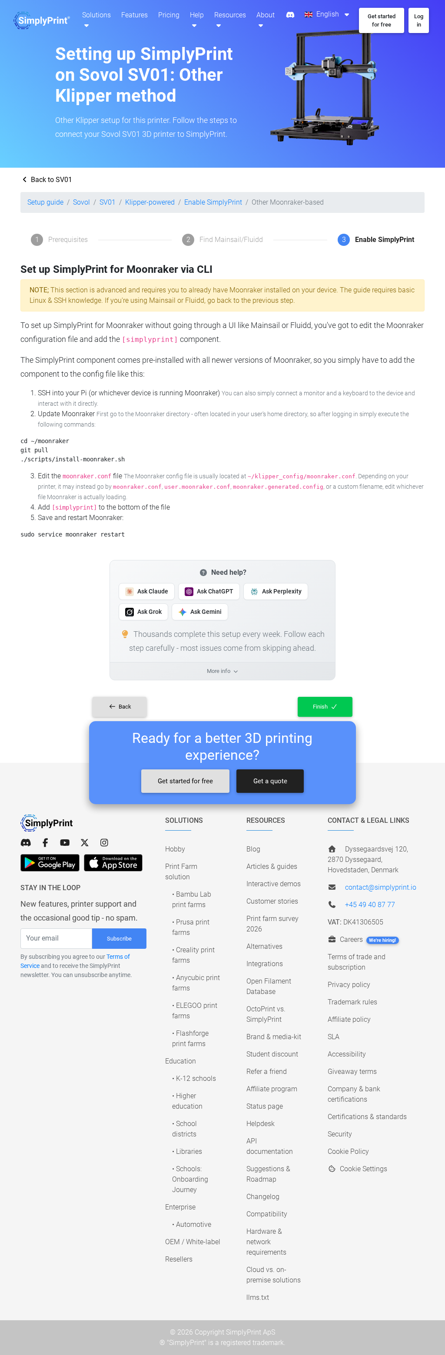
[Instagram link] (104, 842)
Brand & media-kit (273, 1037)
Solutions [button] (96, 15)
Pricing (168, 15)
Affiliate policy (349, 1019)
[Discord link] (25, 842)
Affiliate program (271, 1089)
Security (340, 1134)
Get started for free (185, 781)
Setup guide (45, 202)
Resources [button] (230, 15)
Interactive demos (273, 884)
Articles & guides (271, 866)
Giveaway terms (352, 1071)
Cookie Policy (348, 1151)
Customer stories (272, 901)
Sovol (81, 202)
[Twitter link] (84, 842)
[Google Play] (50, 862)
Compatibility (266, 1214)
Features (134, 15)
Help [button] (197, 15)
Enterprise (180, 1207)
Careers (367, 939)
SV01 (108, 202)
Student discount (272, 1054)
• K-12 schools (194, 1078)
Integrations (264, 964)
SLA (333, 1037)
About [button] (265, 15)
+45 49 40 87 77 (370, 905)
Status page (264, 1106)
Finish (321, 706)
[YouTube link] (65, 842)
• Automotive (191, 1224)
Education (180, 1061)
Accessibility (347, 1054)
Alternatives (264, 946)
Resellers (179, 1259)
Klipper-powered (150, 202)
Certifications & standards (367, 1117)
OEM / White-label (192, 1242)
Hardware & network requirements (266, 1241)
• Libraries (187, 1151)
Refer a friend (266, 1071)
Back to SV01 (50, 180)
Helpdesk (260, 1124)
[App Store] (113, 862)
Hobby (175, 849)
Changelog (262, 1197)
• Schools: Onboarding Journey (190, 1179)
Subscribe (119, 938)
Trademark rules (352, 1002)
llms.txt (257, 1297)
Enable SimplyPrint (213, 202)
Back (124, 706)
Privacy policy (349, 985)
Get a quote (270, 781)
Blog (253, 849)
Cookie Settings (362, 1169)
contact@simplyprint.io (380, 887)
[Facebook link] (45, 842)
